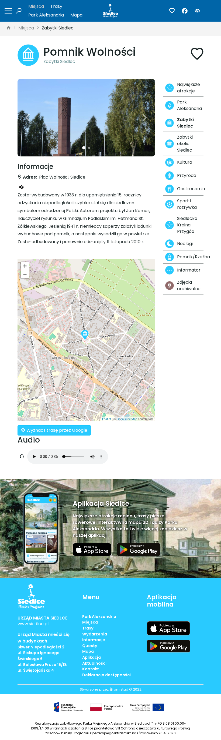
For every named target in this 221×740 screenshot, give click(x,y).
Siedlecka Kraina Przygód (187, 225)
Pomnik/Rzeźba (190, 257)
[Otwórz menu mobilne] (8, 11)
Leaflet (106, 419)
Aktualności (94, 663)
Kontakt (90, 669)
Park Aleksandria (46, 15)
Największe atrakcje (188, 87)
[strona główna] (8, 28)
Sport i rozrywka (187, 204)
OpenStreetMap (126, 419)
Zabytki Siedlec (58, 28)
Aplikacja (91, 657)
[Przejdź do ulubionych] (172, 11)
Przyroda (186, 175)
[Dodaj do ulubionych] (197, 55)
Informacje (93, 639)
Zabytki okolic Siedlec (185, 143)
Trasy (56, 6)
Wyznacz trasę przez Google (56, 430)
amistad (120, 689)
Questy (89, 645)
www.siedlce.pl (33, 624)
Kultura (184, 162)
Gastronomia (190, 189)
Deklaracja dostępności (106, 675)
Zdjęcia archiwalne (189, 285)
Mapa (76, 15)
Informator (189, 270)
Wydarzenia (94, 634)
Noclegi (185, 243)
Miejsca (36, 6)
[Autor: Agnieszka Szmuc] (86, 117)
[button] (28, 117)
